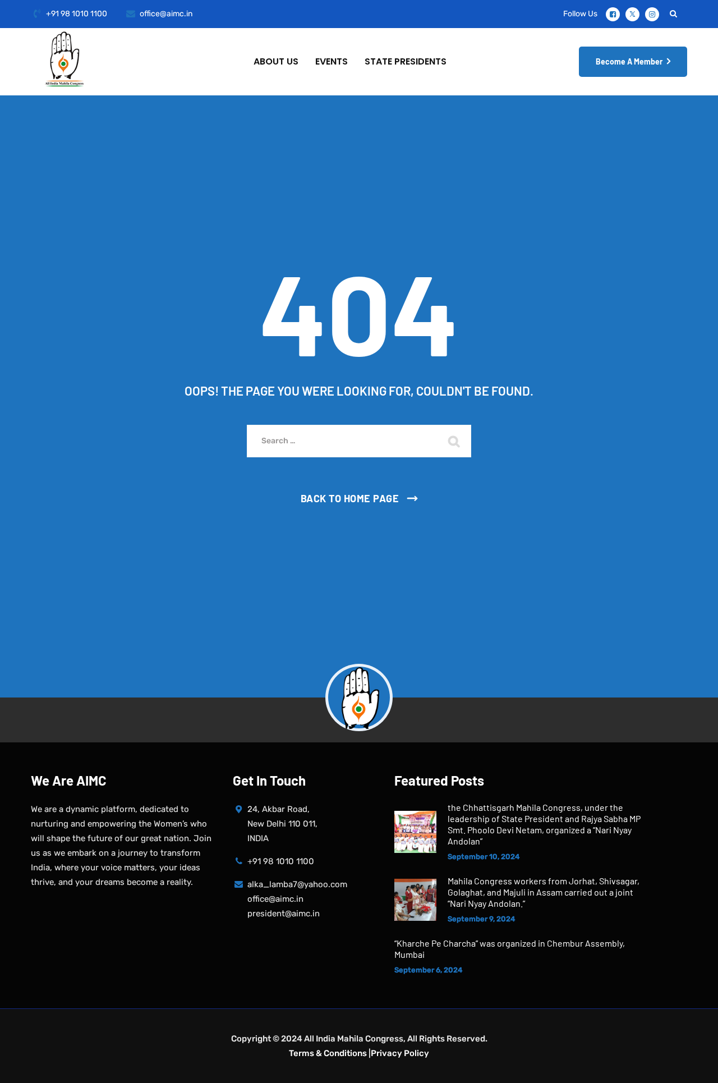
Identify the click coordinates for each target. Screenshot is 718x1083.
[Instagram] (652, 14)
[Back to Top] (694, 1064)
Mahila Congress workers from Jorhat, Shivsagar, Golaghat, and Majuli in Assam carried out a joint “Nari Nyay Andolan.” (543, 891)
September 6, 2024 (428, 970)
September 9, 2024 (481, 919)
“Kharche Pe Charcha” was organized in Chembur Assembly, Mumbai (509, 949)
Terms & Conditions (328, 1053)
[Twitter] (632, 14)
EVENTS (331, 61)
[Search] (673, 14)
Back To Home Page (350, 498)
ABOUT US (276, 61)
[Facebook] (613, 14)
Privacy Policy (400, 1053)
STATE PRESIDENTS (406, 61)
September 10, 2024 (483, 856)
